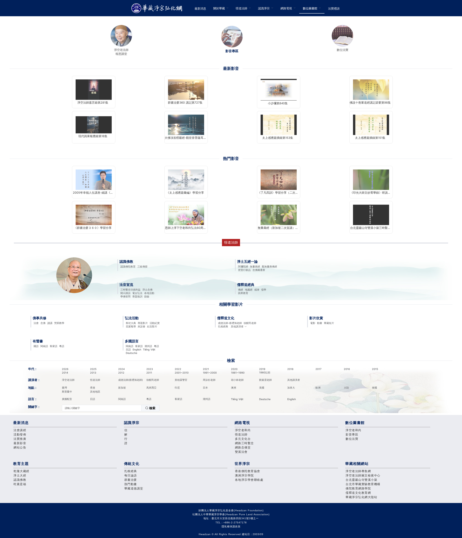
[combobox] (110, 408)
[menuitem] (200, 8)
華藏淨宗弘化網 (157, 8)
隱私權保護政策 (231, 526)
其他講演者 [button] (237, 326)
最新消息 (200, 8)
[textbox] (101, 408)
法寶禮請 (334, 8)
